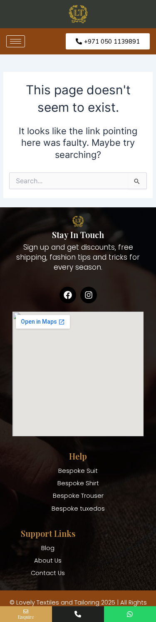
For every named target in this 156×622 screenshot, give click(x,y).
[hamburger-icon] (15, 41)
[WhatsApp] (130, 614)
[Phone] (78, 614)
